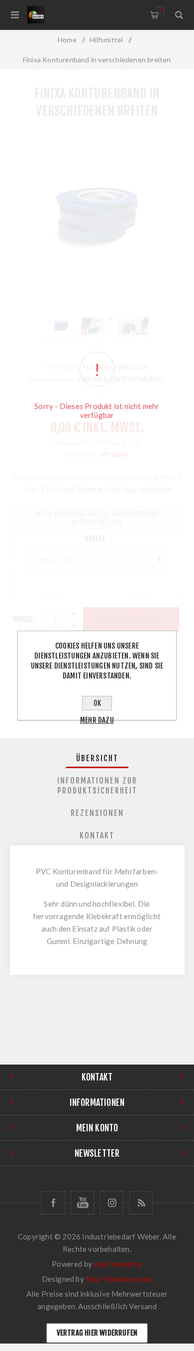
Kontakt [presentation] (97, 835)
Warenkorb (160, 10)
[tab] (97, 758)
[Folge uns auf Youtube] (82, 1203)
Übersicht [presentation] (97, 758)
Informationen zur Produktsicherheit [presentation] (97, 786)
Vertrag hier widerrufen (97, 1333)
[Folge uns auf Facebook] (53, 1203)
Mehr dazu (97, 720)
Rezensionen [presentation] (97, 813)
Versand (142, 1306)
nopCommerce (118, 1263)
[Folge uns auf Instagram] (111, 1203)
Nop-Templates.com (119, 1278)
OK (97, 703)
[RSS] (141, 1203)
